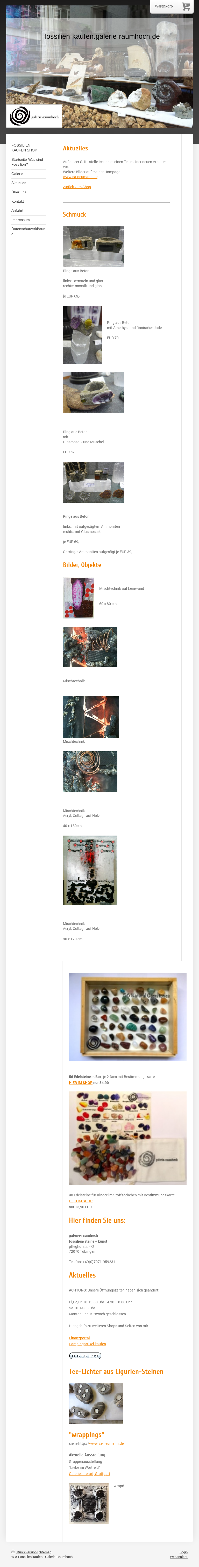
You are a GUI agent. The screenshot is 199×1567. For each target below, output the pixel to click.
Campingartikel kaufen (87, 1343)
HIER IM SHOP (81, 1200)
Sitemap (45, 1552)
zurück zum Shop (77, 186)
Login (184, 1552)
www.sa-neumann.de (80, 176)
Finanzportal (79, 1337)
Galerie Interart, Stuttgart (89, 1473)
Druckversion (26, 1552)
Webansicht (179, 1556)
